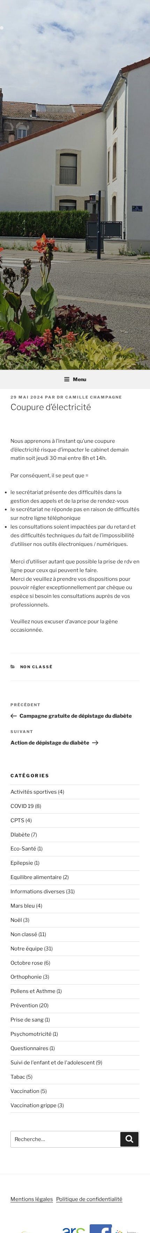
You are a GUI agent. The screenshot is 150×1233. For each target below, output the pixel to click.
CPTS (17, 820)
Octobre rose (26, 963)
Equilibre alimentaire (36, 877)
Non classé (36, 666)
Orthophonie (26, 977)
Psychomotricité (31, 1034)
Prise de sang (27, 1020)
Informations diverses (37, 891)
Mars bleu (22, 906)
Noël (16, 920)
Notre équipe (26, 949)
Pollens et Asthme (32, 991)
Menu (79, 379)
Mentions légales (31, 1199)
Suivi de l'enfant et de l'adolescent (52, 1062)
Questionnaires (29, 1048)
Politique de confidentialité (89, 1199)
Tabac (17, 1077)
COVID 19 (22, 806)
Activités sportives (33, 792)
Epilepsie (21, 863)
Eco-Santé (23, 849)
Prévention (24, 1005)
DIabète (20, 835)
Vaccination (24, 1091)
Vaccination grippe (33, 1105)
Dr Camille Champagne (89, 397)
